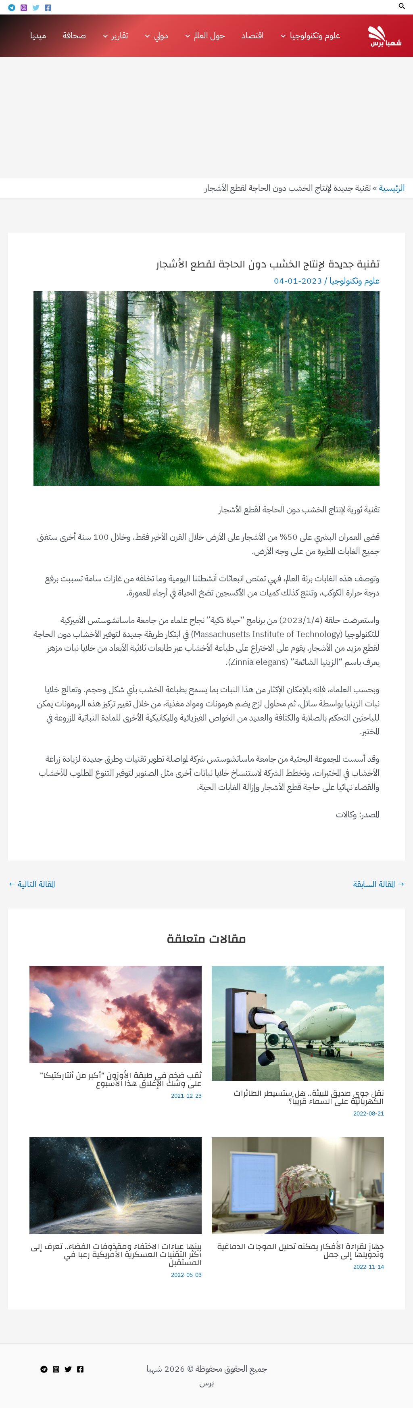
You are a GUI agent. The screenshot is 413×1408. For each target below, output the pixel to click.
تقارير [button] (120, 35)
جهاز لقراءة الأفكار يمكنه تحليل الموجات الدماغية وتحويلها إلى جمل (300, 1250)
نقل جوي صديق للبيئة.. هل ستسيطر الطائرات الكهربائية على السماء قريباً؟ (309, 1097)
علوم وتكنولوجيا (355, 280)
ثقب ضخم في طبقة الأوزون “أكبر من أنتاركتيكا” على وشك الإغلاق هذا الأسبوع (121, 1079)
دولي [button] (161, 35)
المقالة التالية (32, 884)
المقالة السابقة (378, 884)
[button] (401, 7)
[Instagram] (23, 7)
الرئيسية (392, 188)
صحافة (74, 35)
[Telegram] (11, 7)
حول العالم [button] (209, 35)
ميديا (38, 35)
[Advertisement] (206, 117)
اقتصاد (253, 35)
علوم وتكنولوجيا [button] (315, 35)
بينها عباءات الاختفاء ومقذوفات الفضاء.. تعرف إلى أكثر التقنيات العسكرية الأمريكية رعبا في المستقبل (116, 1254)
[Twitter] (36, 7)
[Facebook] (48, 7)
